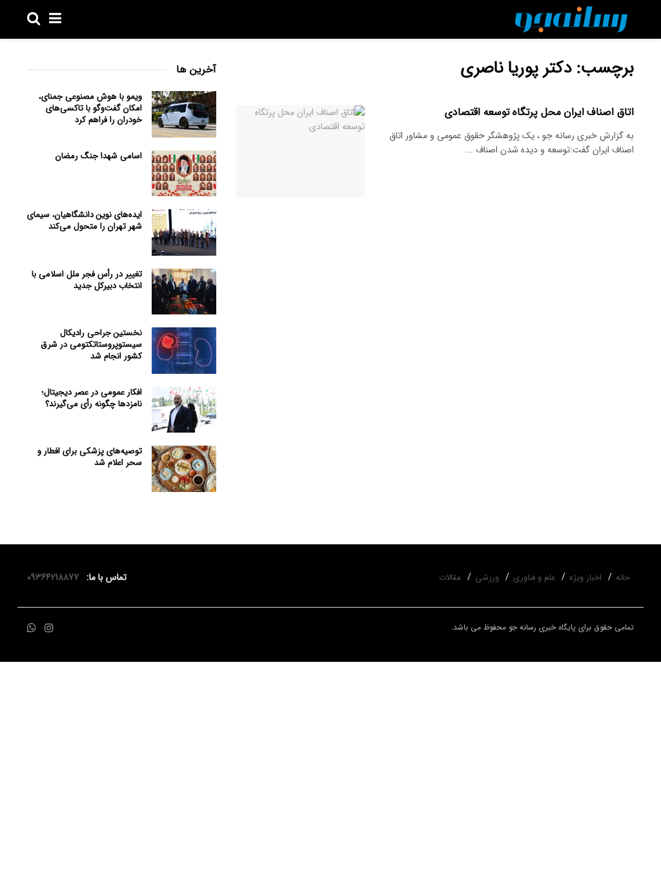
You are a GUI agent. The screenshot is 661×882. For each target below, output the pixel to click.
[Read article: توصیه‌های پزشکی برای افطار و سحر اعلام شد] (184, 469)
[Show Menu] (55, 19)
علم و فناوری (534, 577)
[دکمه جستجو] (33, 19)
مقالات (450, 577)
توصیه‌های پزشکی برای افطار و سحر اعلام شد (89, 456)
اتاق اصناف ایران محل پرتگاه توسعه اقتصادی (539, 112)
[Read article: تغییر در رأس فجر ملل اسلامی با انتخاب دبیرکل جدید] (184, 292)
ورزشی (487, 577)
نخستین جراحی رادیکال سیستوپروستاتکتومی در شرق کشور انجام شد (91, 344)
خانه (623, 577)
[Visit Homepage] (571, 19)
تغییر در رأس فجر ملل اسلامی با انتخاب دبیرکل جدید (87, 279)
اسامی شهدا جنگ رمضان (99, 156)
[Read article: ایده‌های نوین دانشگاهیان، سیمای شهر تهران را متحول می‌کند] (184, 232)
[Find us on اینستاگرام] (49, 628)
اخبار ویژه (585, 577)
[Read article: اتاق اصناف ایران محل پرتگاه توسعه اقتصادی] (300, 151)
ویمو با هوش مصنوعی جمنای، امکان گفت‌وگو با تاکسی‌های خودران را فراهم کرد (90, 108)
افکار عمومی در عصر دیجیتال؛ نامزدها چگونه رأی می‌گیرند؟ (91, 398)
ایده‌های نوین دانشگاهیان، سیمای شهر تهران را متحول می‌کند (84, 220)
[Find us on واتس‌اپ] (31, 628)
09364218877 (55, 577)
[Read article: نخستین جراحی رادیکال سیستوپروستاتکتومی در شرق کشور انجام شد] (184, 350)
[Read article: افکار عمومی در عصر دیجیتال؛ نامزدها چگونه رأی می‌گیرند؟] (184, 410)
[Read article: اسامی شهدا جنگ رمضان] (184, 173)
